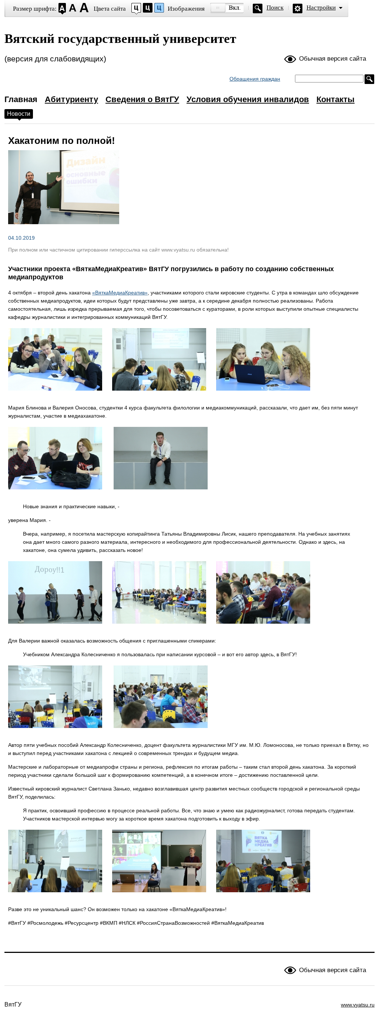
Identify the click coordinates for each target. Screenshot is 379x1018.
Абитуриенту (71, 99)
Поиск (275, 7)
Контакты (335, 99)
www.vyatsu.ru (358, 1005)
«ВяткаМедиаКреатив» (120, 293)
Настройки (321, 7)
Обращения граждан (254, 79)
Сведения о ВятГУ (142, 99)
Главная (20, 99)
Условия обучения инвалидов (248, 99)
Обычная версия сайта (332, 58)
